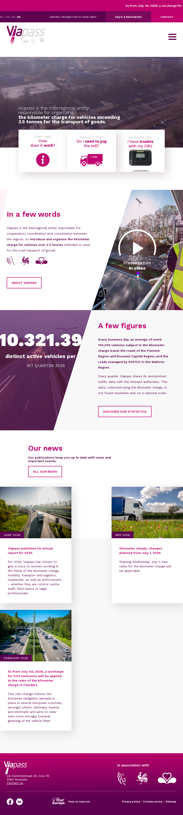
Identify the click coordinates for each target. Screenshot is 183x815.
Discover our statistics (125, 411)
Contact (167, 17)
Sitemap (171, 801)
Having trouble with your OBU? (73, 17)
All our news (45, 471)
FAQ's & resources (128, 17)
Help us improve (79, 801)
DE (13, 17)
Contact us (15, 783)
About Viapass (24, 283)
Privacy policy (131, 801)
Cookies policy (152, 801)
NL (2, 17)
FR (8, 17)
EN (19, 17)
